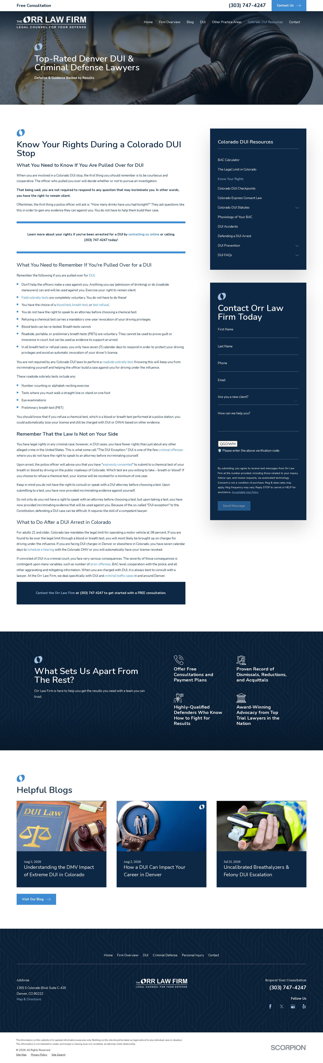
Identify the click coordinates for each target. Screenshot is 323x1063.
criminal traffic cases (119, 576)
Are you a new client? (233, 396)
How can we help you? (234, 413)
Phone (222, 363)
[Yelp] (304, 1006)
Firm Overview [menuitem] (169, 22)
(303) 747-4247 (247, 5)
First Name (225, 329)
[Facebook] (270, 1006)
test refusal (101, 305)
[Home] (51, 22)
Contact (213, 955)
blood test (63, 305)
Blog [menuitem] (190, 22)
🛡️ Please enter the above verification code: (249, 450)
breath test (80, 305)
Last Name (225, 346)
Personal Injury (193, 955)
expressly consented (117, 464)
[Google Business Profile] (293, 1006)
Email (221, 380)
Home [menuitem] (148, 22)
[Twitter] (281, 1006)
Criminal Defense (165, 955)
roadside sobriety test (117, 362)
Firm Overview (127, 955)
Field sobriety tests (35, 298)
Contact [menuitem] (294, 22)
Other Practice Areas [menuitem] (227, 22)
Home (108, 955)
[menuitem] (258, 160)
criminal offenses (171, 450)
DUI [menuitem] (203, 22)
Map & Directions (29, 999)
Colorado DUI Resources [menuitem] (265, 22)
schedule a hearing (40, 550)
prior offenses (100, 564)
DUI (145, 955)
